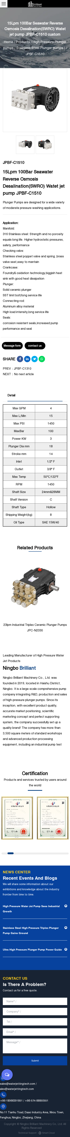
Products (23, 42)
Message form (12, 345)
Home (8, 42)
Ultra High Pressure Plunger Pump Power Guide (32, 949)
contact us (35, 345)
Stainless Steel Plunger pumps (39, 48)
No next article (24, 374)
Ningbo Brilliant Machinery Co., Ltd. (41, 1124)
